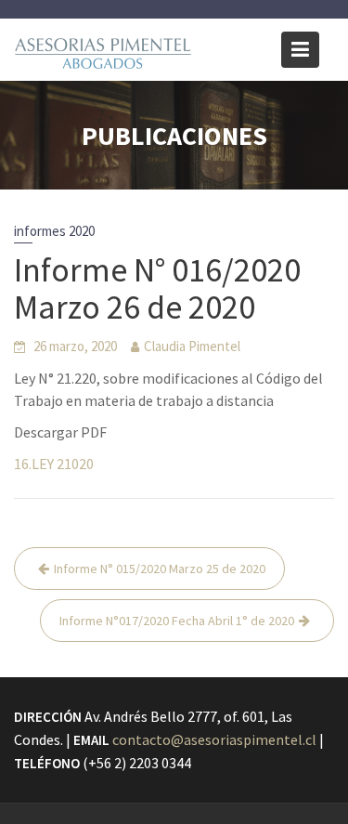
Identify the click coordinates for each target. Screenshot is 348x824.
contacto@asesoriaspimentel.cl (214, 739)
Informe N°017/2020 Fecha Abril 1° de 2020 (176, 620)
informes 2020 (54, 231)
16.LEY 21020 (54, 463)
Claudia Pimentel (192, 346)
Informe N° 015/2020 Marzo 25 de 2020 (159, 568)
